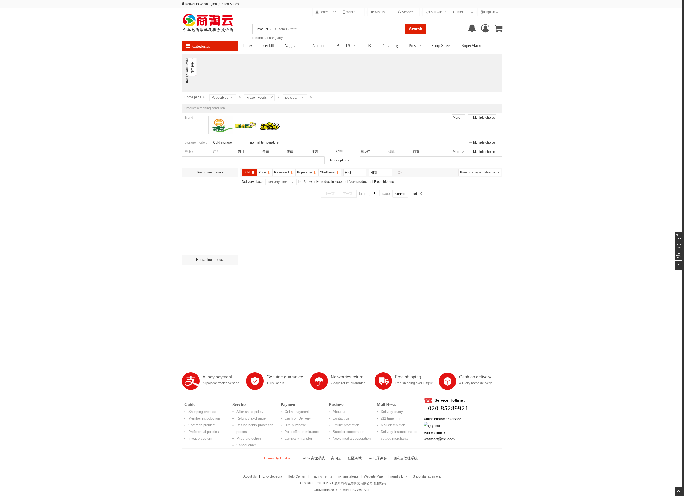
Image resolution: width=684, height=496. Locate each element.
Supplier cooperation (348, 432)
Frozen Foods (257, 97)
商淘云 (336, 458)
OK (400, 173)
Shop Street (441, 45)
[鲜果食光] (245, 125)
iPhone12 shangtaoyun (269, 38)
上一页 (330, 194)
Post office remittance (302, 432)
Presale (415, 45)
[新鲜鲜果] (220, 125)
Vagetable (293, 45)
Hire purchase (295, 425)
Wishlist (380, 12)
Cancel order (246, 445)
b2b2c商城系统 (313, 458)
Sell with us (438, 12)
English (489, 12)
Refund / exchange (251, 418)
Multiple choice (484, 117)
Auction (319, 45)
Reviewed (281, 172)
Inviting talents (347, 476)
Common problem (202, 425)
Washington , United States (219, 4)
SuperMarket (472, 45)
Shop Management (427, 476)
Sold (246, 172)
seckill (268, 45)
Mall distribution (393, 425)
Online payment (297, 412)
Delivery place (278, 182)
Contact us (341, 418)
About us (340, 412)
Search (415, 28)
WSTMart (363, 490)
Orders (324, 12)
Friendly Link (397, 476)
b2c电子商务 (377, 458)
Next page (491, 172)
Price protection (248, 438)
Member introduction (204, 418)
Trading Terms (321, 476)
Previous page (470, 172)
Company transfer (298, 438)
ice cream (292, 97)
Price (262, 172)
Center (458, 12)
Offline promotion (346, 425)
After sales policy (249, 412)
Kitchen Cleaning (383, 45)
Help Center (296, 476)
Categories (201, 46)
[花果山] (270, 125)
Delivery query (392, 412)
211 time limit (391, 418)
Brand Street (346, 45)
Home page (192, 97)
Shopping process (202, 412)
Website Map (373, 476)
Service (407, 12)
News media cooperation (352, 438)
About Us (250, 476)
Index (248, 45)
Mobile (350, 12)
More (456, 117)
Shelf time (327, 172)
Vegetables (220, 97)
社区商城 (355, 458)
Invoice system (200, 438)
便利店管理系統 (405, 458)
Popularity (304, 172)
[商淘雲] (208, 23)
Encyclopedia (272, 476)
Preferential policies (203, 432)
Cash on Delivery (298, 418)
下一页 (347, 194)
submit (400, 194)
